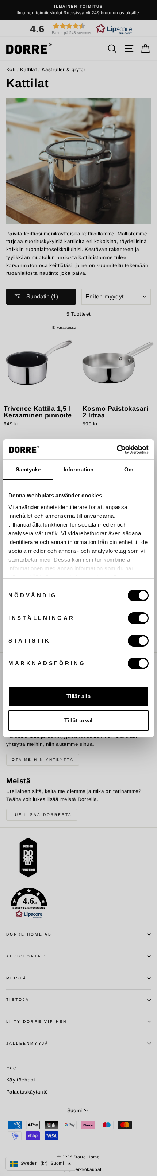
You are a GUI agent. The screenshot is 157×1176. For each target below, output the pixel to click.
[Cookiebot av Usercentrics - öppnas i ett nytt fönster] (117, 449)
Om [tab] (128, 469)
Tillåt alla (78, 696)
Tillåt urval (78, 720)
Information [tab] (78, 469)
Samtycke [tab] (28, 469)
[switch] (138, 618)
